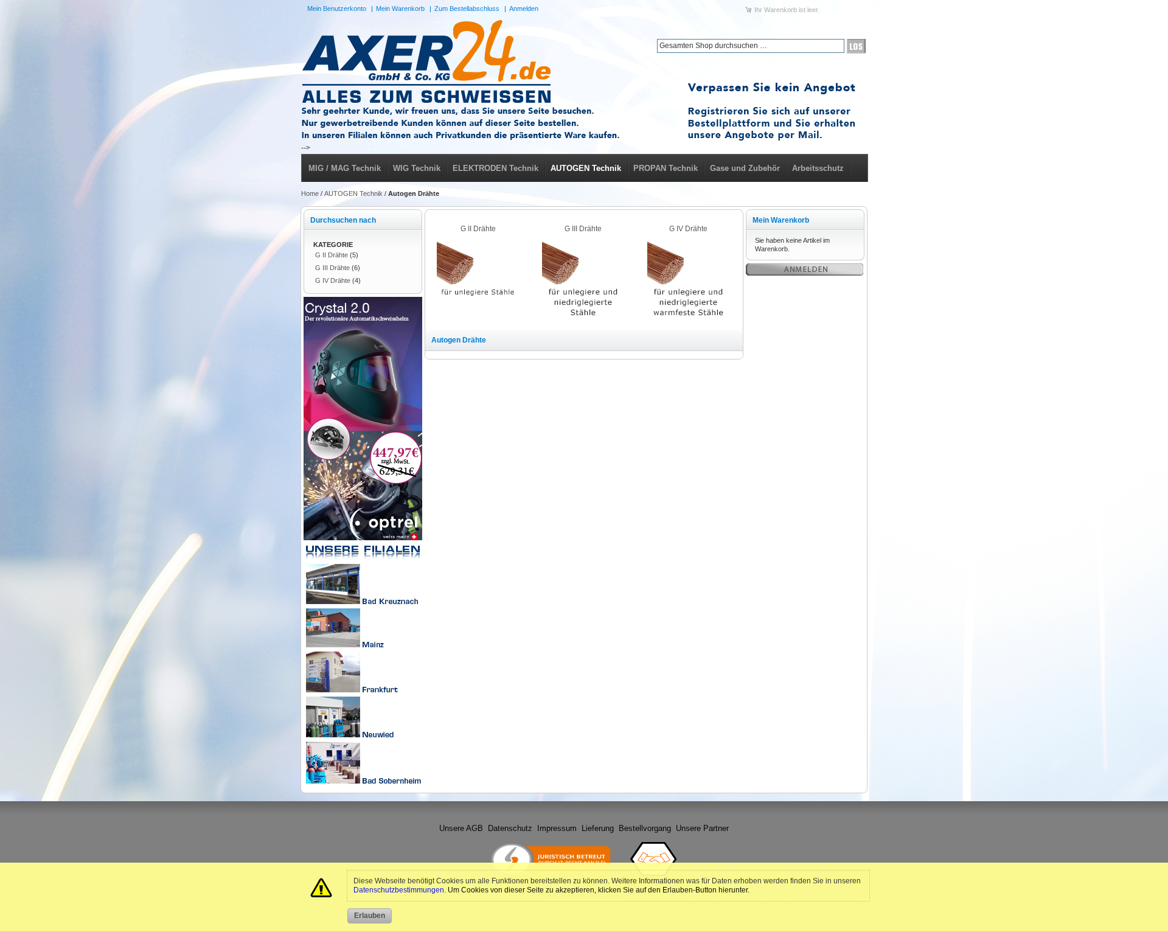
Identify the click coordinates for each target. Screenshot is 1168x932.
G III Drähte (332, 267)
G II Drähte (331, 255)
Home (310, 193)
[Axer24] (584, 80)
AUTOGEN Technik (353, 193)
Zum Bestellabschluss (466, 8)
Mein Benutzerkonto (336, 8)
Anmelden (523, 8)
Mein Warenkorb (400, 8)
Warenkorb (780, 9)
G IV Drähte (332, 280)
